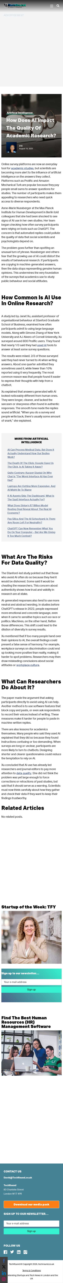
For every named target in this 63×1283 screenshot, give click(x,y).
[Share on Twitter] (4, 1267)
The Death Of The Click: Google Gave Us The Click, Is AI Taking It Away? (30, 465)
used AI (42, 345)
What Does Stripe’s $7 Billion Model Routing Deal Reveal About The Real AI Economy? (29, 509)
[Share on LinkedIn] (4, 1273)
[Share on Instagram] (4, 1279)
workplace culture (27, 665)
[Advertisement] (31, 51)
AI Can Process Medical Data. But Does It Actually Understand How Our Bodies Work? (30, 453)
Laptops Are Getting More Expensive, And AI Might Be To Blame (31, 488)
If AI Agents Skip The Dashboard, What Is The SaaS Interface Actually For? (30, 498)
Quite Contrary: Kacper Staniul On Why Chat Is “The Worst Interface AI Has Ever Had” (30, 476)
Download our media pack (31, 1204)
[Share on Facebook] (4, 1260)
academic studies (22, 168)
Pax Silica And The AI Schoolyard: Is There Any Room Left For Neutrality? (31, 521)
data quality (23, 773)
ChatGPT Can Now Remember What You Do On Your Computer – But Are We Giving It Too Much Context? (31, 532)
